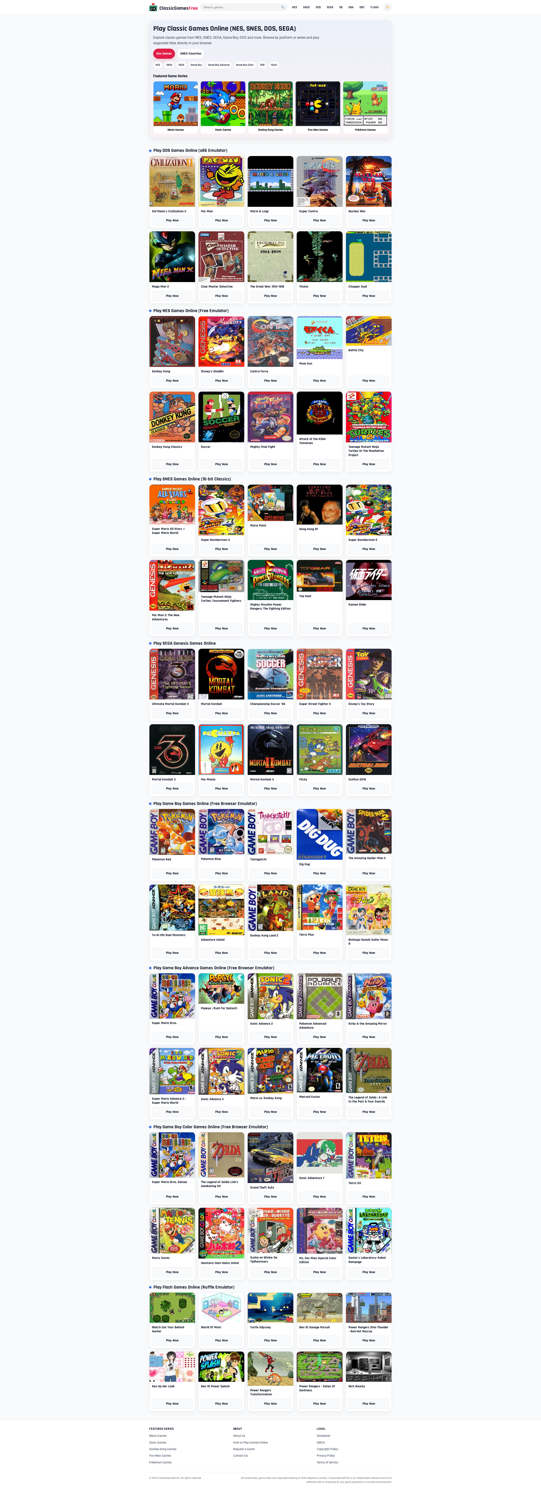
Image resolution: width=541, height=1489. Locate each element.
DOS (318, 7)
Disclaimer (323, 1435)
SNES (306, 7)
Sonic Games (157, 1442)
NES (294, 7)
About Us (239, 1435)
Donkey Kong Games (162, 1449)
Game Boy (196, 65)
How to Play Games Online (250, 1442)
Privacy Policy (326, 1455)
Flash (274, 65)
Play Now (172, 220)
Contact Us (240, 1455)
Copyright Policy (327, 1449)
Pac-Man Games (160, 1455)
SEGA (330, 7)
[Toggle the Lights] (387, 7)
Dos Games (164, 53)
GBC (362, 7)
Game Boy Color (245, 65)
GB (341, 7)
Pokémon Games (160, 1462)
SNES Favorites (190, 53)
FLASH (374, 7)
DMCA (321, 1442)
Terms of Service (327, 1462)
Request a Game (244, 1449)
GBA (351, 7)
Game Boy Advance (219, 65)
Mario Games (158, 1435)
